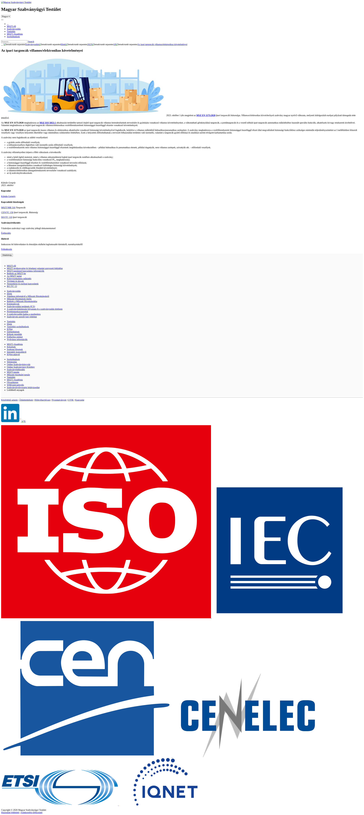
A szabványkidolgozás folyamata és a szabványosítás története (35, 309)
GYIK (71, 400)
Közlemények (13, 304)
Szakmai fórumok (15, 349)
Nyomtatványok (59, 400)
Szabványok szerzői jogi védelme (22, 316)
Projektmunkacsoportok (17, 311)
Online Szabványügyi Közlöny (21, 367)
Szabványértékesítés (16, 369)
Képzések (11, 347)
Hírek (9, 293)
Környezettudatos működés (19, 278)
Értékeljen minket (15, 337)
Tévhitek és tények (15, 281)
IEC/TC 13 (12, 286)
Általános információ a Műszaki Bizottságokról (28, 296)
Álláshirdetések (26, 400)
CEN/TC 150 (7, 212)
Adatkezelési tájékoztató (31, 812)
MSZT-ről (11, 266)
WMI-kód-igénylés (15, 385)
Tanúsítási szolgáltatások (18, 326)
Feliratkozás (6, 249)
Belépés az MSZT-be (16, 273)
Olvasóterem (12, 382)
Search (31, 41)
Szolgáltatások (13, 359)
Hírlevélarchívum (42, 400)
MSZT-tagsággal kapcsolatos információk (25, 271)
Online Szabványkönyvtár (18, 364)
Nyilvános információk (17, 339)
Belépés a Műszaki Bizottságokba (22, 301)
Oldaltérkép (7, 255)
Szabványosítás (14, 291)
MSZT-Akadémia (15, 344)
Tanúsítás (11, 321)
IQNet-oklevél (13, 354)
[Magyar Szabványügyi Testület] (16, 2)
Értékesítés (6, 233)
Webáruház (12, 362)
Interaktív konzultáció (16, 352)
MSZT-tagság (13, 372)
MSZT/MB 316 (8, 207)
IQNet (10, 329)
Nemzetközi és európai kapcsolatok (23, 284)
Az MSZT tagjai (14, 276)
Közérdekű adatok (9, 400)
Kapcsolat (79, 400)
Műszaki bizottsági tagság (18, 374)
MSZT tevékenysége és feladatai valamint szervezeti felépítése (35, 268)
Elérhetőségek (13, 332)
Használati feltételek (10, 812)
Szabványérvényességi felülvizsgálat (23, 387)
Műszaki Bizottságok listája (19, 299)
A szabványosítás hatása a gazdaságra (24, 314)
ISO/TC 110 (6, 217)
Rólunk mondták (14, 334)
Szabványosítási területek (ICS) (21, 306)
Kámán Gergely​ (8, 196)
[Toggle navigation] (2, 19)
